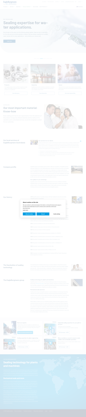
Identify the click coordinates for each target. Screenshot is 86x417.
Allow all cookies (29, 214)
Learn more (25, 210)
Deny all (43, 214)
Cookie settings (56, 214)
